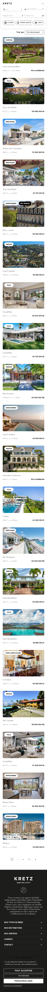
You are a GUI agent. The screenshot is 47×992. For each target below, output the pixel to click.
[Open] (21, 9)
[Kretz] (7, 3)
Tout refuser (23, 975)
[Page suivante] (35, 859)
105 (29, 859)
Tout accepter (23, 971)
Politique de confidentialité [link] (13, 985)
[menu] (43, 3)
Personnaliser (23, 981)
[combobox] (13, 9)
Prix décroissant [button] (33, 32)
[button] (6, 50)
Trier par (20, 32)
